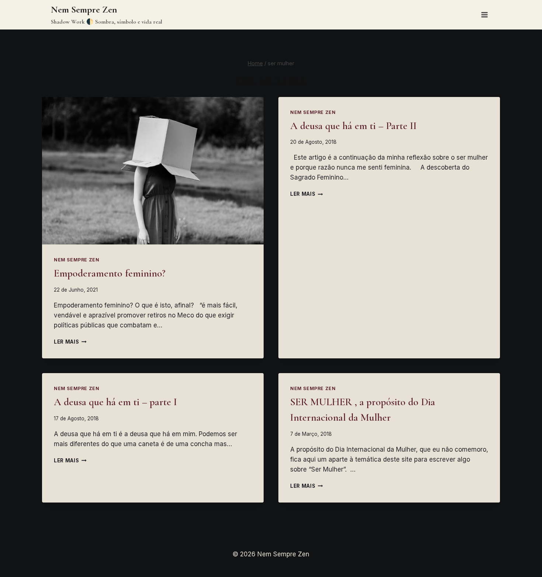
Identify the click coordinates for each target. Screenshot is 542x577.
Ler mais (70, 342)
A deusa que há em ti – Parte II (353, 125)
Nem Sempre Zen (76, 260)
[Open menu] (484, 14)
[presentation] (153, 171)
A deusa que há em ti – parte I (115, 402)
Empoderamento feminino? (110, 273)
